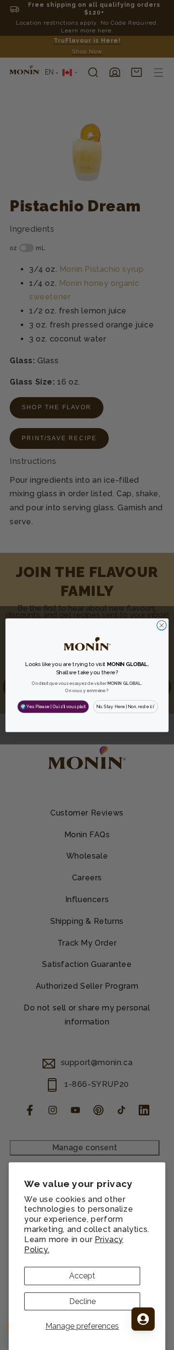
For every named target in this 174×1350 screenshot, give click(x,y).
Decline (82, 1301)
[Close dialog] (162, 625)
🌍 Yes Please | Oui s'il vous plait (53, 706)
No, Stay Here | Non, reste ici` (125, 706)
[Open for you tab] (143, 1319)
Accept (82, 1275)
